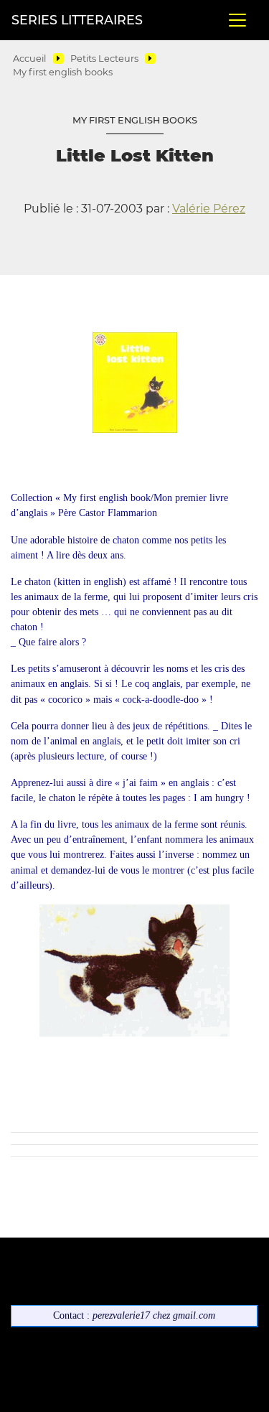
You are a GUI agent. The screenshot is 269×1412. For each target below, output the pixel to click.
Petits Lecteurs (104, 58)
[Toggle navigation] (237, 20)
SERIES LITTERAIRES (77, 19)
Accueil (29, 58)
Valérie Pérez (208, 208)
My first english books (63, 72)
